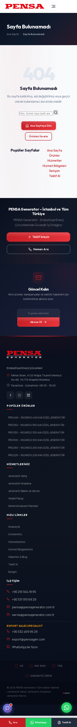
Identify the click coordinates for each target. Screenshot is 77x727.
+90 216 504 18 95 (24, 592)
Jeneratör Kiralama (19, 483)
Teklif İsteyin (41, 237)
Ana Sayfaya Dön (41, 125)
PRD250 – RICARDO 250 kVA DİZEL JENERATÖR (36, 447)
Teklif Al (54, 176)
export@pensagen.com (28, 639)
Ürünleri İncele (38, 136)
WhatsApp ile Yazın (25, 647)
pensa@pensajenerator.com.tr (33, 607)
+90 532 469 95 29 (25, 632)
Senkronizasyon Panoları (23, 506)
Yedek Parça (15, 498)
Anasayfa (14, 526)
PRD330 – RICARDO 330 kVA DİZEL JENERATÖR (36, 432)
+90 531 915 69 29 (24, 599)
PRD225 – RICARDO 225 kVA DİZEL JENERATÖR (36, 455)
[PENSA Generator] (25, 356)
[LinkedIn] (28, 395)
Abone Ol (36, 322)
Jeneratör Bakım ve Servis (24, 491)
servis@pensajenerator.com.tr (33, 615)
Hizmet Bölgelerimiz (20, 549)
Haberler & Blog (17, 557)
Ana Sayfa (13, 34)
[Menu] (53, 6)
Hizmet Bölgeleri (54, 166)
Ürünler (54, 155)
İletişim (54, 171)
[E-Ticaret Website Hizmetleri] (66, 693)
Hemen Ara (41, 249)
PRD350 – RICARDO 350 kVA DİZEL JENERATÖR (36, 425)
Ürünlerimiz (15, 534)
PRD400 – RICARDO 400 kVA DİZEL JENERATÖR (36, 417)
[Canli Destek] (7, 708)
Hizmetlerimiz (16, 542)
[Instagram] (19, 395)
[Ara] (55, 112)
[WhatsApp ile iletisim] (66, 707)
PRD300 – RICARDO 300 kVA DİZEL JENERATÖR (36, 440)
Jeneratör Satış (17, 476)
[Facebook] (10, 395)
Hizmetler (54, 160)
